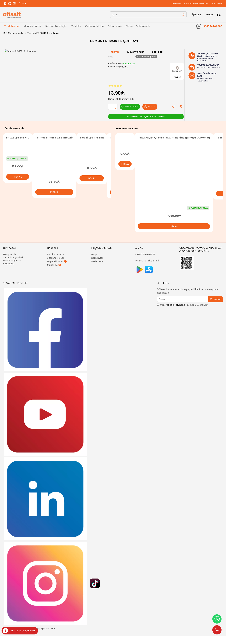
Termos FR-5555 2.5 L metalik (54, 137)
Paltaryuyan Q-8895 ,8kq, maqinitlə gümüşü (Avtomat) (174, 137)
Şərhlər (157, 52)
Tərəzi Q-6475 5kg (91, 137)
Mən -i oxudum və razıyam (184, 304)
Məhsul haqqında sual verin (147, 116)
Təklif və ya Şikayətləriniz (22, 630)
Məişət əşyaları (16, 33)
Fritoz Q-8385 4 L (17, 137)
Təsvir (115, 52)
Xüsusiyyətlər (136, 52)
